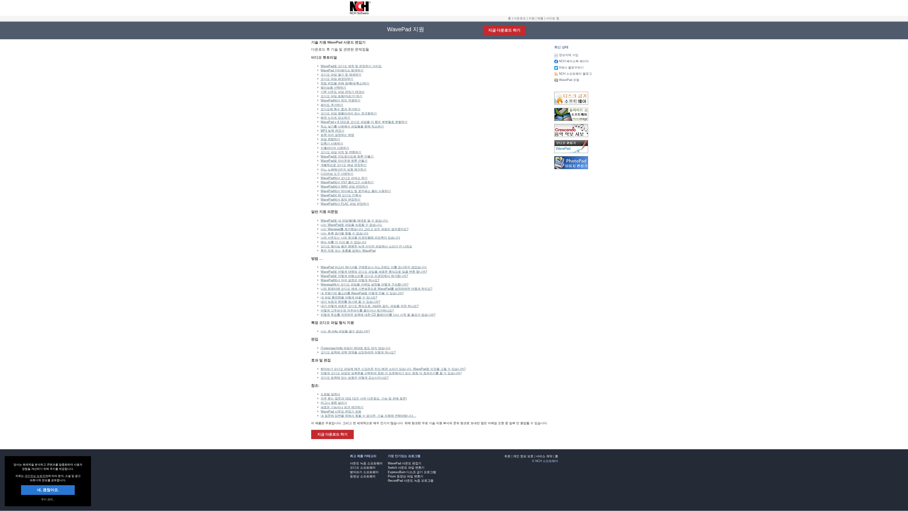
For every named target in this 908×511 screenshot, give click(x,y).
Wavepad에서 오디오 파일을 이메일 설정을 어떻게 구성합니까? (364, 284)
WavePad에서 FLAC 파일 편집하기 (345, 204)
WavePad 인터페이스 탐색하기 (342, 70)
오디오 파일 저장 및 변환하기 (341, 152)
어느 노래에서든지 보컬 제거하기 (344, 169)
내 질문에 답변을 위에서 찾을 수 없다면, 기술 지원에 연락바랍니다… (368, 416)
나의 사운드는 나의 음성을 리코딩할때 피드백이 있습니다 (360, 237)
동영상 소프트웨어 (362, 476)
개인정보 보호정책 (36, 476)
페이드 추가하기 (332, 105)
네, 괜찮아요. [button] (48, 490)
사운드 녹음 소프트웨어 (366, 463)
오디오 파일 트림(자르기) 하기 (341, 96)
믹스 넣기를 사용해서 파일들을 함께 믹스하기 (352, 126)
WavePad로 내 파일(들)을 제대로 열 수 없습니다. (355, 220)
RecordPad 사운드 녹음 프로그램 (410, 480)
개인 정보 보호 (523, 456)
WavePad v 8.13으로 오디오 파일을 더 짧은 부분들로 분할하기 (364, 122)
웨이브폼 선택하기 (333, 87)
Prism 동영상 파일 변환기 (405, 476)
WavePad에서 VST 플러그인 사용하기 (347, 182)
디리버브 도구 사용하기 (337, 174)
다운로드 (520, 18)
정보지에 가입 (568, 55)
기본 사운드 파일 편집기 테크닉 (342, 92)
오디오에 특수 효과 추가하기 (340, 109)
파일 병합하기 (330, 139)
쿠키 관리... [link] (48, 499)
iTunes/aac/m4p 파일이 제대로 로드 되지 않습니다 (355, 348)
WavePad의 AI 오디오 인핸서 (341, 195)
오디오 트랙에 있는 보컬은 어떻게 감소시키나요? (355, 377)
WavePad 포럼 (569, 80)
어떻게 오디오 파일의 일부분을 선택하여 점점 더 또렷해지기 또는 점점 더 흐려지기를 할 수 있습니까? (391, 373)
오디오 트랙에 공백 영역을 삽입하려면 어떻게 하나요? (358, 352)
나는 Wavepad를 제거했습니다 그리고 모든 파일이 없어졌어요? (364, 229)
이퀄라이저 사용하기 (335, 148)
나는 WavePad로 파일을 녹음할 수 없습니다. (352, 225)
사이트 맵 (552, 18)
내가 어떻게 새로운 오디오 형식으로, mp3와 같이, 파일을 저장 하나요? (370, 306)
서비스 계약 (544, 456)
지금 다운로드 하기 (504, 30)
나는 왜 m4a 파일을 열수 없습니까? (345, 331)
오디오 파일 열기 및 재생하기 (341, 74)
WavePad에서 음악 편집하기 (340, 199)
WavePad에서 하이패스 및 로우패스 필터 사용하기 (356, 191)
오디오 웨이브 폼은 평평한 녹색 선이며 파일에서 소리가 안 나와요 (366, 246)
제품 (540, 18)
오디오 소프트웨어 (362, 467)
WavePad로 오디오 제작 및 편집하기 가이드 (351, 66)
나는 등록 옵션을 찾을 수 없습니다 (344, 233)
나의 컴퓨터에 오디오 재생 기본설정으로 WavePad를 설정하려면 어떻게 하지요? (376, 289)
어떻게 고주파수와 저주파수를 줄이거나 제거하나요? (357, 310)
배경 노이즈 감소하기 (335, 117)
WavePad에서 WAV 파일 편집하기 (344, 186)
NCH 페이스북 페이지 (574, 61)
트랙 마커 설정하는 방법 (337, 135)
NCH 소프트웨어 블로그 (575, 73)
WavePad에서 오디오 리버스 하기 (344, 178)
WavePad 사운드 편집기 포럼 (341, 411)
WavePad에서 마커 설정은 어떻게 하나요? (350, 280)
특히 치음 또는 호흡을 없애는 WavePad (348, 250)
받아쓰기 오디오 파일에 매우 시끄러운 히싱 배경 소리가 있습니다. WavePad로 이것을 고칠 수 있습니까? (393, 369)
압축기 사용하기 (332, 143)
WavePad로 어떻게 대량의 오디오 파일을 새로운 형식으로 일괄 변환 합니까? (374, 271)
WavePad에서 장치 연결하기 (340, 100)
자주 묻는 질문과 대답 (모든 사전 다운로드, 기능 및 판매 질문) (364, 398)
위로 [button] (507, 456)
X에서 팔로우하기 (571, 67)
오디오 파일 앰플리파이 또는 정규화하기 (349, 113)
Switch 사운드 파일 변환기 (406, 467)
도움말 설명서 (330, 394)
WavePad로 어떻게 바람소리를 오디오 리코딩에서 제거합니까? (364, 276)
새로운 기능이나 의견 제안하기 (342, 407)
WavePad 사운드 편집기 (404, 463)
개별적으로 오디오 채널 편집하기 (344, 165)
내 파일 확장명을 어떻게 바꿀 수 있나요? (349, 297)
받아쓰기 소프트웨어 (364, 472)
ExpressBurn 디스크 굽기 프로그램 (412, 472)
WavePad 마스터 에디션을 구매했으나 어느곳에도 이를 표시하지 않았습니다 (374, 267)
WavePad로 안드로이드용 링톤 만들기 (347, 156)
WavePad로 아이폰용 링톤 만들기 (344, 161)
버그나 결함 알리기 (334, 403)
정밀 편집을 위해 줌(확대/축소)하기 (345, 83)
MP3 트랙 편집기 (332, 130)
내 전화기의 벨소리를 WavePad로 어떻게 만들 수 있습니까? (362, 293)
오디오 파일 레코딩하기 (337, 79)
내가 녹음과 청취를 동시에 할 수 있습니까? (350, 302)
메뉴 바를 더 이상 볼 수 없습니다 (343, 242)
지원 (531, 18)
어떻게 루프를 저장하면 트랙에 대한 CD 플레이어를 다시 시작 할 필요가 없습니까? (378, 315)
